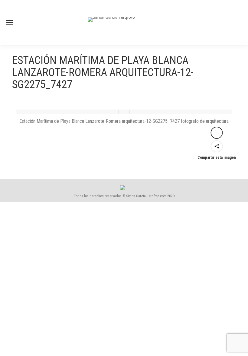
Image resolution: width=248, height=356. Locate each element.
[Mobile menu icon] (9, 22)
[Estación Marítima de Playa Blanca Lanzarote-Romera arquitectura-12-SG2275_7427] (124, 112)
